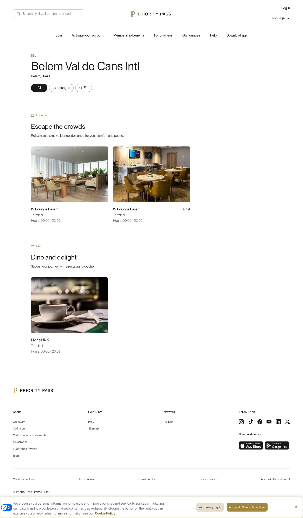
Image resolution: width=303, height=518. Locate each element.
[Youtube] (269, 421)
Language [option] (277, 18)
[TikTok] (250, 421)
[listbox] (280, 19)
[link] (251, 445)
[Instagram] (241, 421)
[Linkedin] (278, 421)
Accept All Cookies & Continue (247, 507)
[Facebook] (259, 421)
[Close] (296, 507)
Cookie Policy (105, 513)
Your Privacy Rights (210, 507)
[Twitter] (287, 421)
